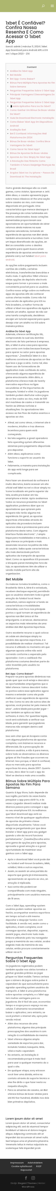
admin (17, 46)
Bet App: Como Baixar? (22, 78)
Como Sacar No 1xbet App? (25, 149)
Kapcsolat (26, 1169)
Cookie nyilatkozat (21, 1166)
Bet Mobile (15, 74)
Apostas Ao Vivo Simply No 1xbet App (30, 157)
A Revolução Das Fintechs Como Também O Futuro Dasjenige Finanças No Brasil (32, 164)
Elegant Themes (27, 1183)
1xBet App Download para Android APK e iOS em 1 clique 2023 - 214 (27, 50)
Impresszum (17, 1162)
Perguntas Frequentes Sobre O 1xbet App (32, 90)
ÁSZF (39, 1166)
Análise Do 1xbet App (21, 71)
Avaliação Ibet (18, 129)
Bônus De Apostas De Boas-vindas (29, 153)
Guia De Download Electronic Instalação (32, 117)
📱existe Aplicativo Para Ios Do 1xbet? (30, 106)
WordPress (28, 1186)
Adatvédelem (35, 1162)
